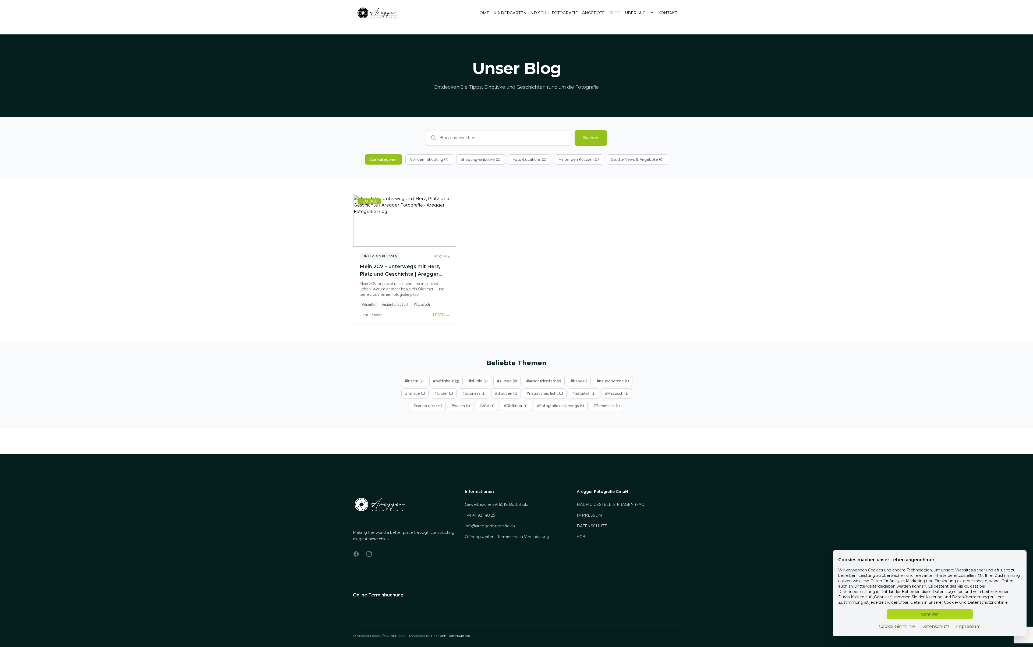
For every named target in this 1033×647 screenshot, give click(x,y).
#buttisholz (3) (446, 381)
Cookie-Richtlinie (897, 626)
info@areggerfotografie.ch (490, 526)
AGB (581, 536)
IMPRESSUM (589, 515)
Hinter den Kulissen (379, 256)
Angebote (593, 12)
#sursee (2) (507, 381)
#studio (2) (478, 381)
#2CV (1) (486, 406)
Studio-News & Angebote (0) (637, 159)
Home (482, 12)
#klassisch (422, 305)
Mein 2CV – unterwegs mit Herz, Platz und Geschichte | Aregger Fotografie (400, 274)
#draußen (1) (506, 393)
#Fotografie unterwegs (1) (560, 406)
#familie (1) (415, 393)
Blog (615, 12)
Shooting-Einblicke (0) (480, 159)
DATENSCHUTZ (592, 526)
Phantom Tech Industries (450, 636)
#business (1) (474, 393)
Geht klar (930, 614)
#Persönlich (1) (606, 406)
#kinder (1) (443, 393)
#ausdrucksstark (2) (543, 381)
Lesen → (441, 315)
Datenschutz (935, 626)
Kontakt (667, 12)
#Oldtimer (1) (516, 406)
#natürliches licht (395, 305)
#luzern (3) (414, 381)
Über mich (637, 12)
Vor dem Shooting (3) (429, 159)
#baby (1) (578, 381)
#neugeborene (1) (612, 381)
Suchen (590, 137)
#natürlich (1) (584, 393)
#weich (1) (460, 406)
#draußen (369, 305)
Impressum (968, 626)
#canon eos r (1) (427, 406)
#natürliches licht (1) (544, 393)
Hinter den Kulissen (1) (579, 159)
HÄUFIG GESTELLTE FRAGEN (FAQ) (611, 504)
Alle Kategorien (383, 159)
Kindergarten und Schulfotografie (536, 12)
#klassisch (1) (616, 393)
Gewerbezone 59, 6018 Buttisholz (496, 504)
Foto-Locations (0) (529, 159)
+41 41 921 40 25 (480, 515)
